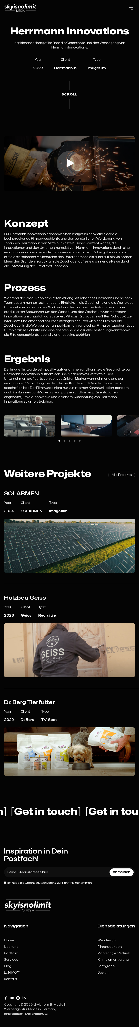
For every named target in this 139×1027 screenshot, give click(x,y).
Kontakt (10, 979)
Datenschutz (36, 1013)
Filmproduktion (109, 946)
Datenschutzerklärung (40, 882)
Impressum (13, 1013)
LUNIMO (11, 972)
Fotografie (106, 966)
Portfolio (11, 953)
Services (11, 959)
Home (9, 940)
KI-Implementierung (113, 959)
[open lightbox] (69, 163)
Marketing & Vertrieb (113, 953)
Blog (7, 966)
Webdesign (106, 940)
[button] (131, 7)
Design (102, 972)
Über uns (11, 946)
